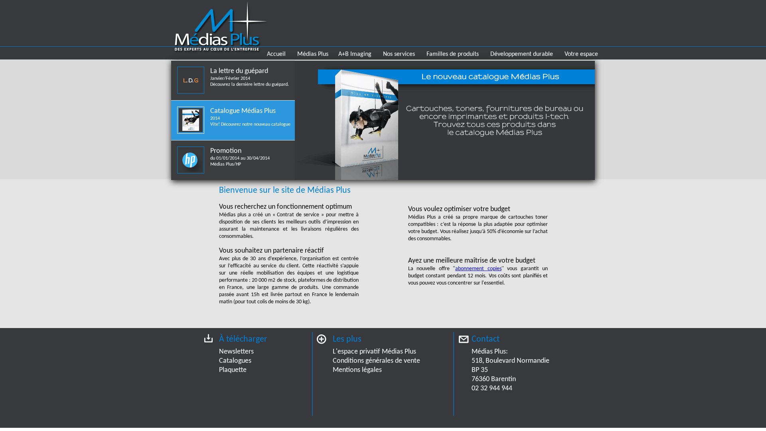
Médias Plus (312, 54)
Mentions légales (357, 370)
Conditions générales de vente (376, 361)
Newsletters (236, 352)
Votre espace (581, 54)
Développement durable (521, 54)
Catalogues (235, 361)
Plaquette (233, 370)
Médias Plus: (490, 352)
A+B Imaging (354, 54)
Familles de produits (452, 54)
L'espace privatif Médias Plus (374, 352)
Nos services (399, 54)
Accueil (276, 54)
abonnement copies (478, 269)
